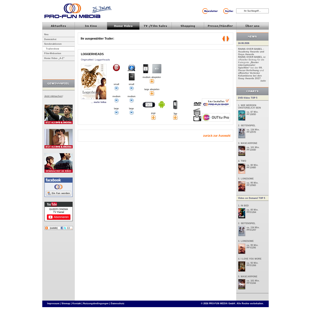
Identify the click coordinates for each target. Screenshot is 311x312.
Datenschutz (117, 303)
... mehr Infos (98, 102)
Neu (46, 34)
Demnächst (50, 39)
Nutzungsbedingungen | (96, 303)
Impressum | (54, 303)
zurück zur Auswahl (216, 135)
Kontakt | (77, 303)
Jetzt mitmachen (53, 96)
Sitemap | (66, 303)
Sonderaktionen (53, 44)
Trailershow (52, 49)
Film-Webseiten (52, 53)
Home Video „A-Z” (54, 58)
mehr (263, 81)
